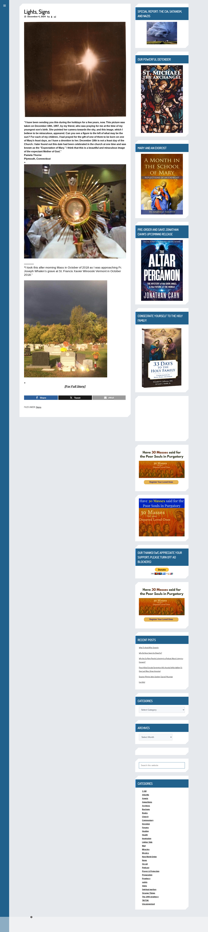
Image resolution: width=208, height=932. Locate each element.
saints (144, 882)
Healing (145, 831)
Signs (38, 407)
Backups (146, 809)
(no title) (142, 682)
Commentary (147, 820)
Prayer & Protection (150, 871)
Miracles (146, 849)
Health (145, 835)
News (144, 860)
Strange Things (148, 893)
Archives (146, 806)
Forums (145, 828)
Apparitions (147, 802)
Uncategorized (148, 904)
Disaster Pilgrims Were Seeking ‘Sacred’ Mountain (156, 676)
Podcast (145, 868)
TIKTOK (145, 900)
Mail (144, 846)
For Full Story (75, 386)
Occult (145, 864)
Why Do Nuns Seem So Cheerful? (150, 653)
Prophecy (146, 879)
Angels (145, 798)
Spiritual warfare (149, 889)
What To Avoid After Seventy (149, 647)
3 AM (144, 791)
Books (145, 813)
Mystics (145, 853)
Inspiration (146, 838)
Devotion (146, 824)
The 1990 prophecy (150, 897)
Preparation (147, 875)
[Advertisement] (162, 418)
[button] (4, 5)
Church (145, 817)
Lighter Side (147, 842)
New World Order (149, 857)
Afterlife (145, 795)
